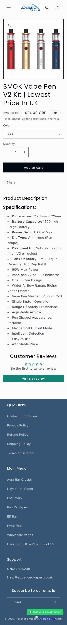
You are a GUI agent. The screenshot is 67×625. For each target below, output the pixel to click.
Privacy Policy (17, 425)
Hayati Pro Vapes (20, 489)
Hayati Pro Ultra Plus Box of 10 (30, 544)
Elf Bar (12, 516)
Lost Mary (14, 498)
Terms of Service (20, 453)
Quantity (9, 144)
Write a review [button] (33, 378)
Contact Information (22, 416)
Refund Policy (17, 434)
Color (7, 125)
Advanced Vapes (26, 618)
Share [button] (11, 182)
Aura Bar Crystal (19, 479)
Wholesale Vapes (20, 535)
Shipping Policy (19, 444)
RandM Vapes (17, 507)
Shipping (27, 118)
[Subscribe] (55, 602)
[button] (8, 7)
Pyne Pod (14, 525)
